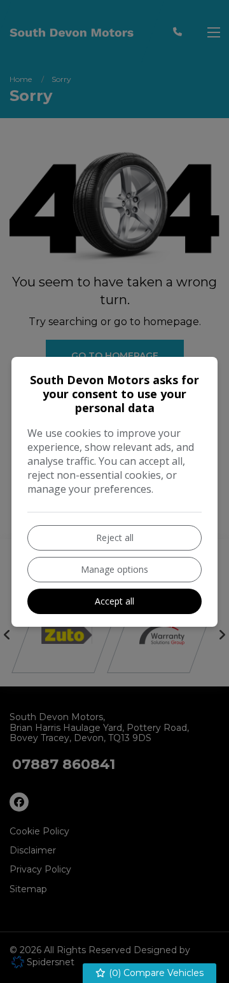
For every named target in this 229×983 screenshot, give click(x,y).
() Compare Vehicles (155, 973)
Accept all (114, 601)
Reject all (115, 538)
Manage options (114, 569)
